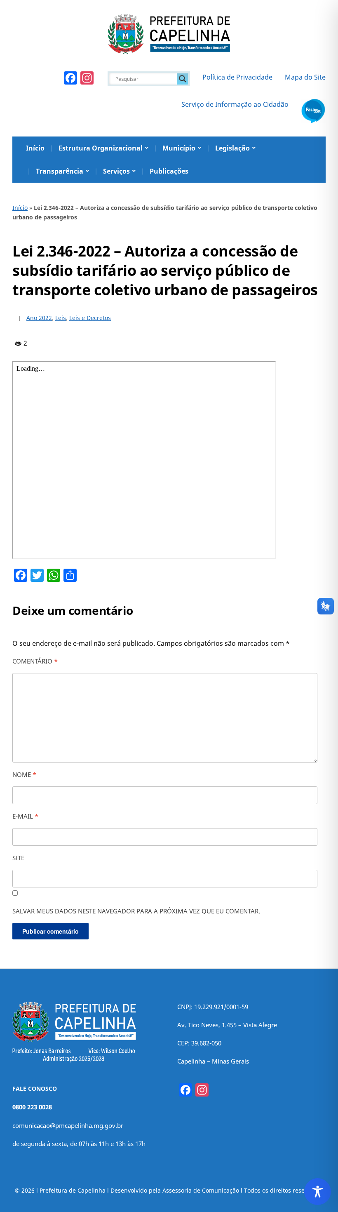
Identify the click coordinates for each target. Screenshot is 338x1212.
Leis (60, 318)
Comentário (35, 661)
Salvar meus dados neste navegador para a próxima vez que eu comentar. (136, 911)
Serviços (116, 171)
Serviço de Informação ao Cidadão (235, 104)
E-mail (25, 816)
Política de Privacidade (237, 77)
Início (35, 148)
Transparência (59, 171)
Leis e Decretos (90, 318)
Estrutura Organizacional (101, 148)
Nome (24, 774)
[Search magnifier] (182, 79)
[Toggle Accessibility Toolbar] (317, 1191)
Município (178, 148)
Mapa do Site (305, 77)
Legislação (232, 148)
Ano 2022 (39, 318)
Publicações (169, 171)
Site (18, 858)
